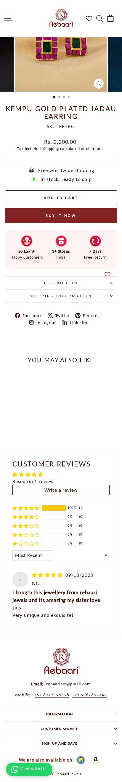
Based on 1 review (33, 481)
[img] (48, 575)
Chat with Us (33, 768)
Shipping (51, 148)
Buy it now (61, 215)
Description (61, 282)
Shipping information (61, 295)
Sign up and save (59, 743)
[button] (26, 507)
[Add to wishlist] (107, 275)
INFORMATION (59, 713)
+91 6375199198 (52, 694)
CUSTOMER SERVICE (59, 728)
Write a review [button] (61, 490)
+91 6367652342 (89, 694)
